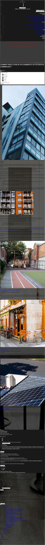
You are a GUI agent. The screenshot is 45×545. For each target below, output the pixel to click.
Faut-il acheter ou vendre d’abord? (38, 26)
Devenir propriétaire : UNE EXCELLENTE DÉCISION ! (36, 20)
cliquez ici (22, 463)
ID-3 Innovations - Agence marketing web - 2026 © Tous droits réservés (12, 472)
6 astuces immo (22, 7)
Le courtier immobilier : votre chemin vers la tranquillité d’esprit (34, 27)
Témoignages (42, 36)
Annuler (2, 83)
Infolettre (3, 481)
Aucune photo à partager (4, 82)
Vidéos (43, 37)
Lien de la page (4, 445)
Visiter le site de (6, 471)
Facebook (5, 74)
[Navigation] (22, 0)
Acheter (43, 14)
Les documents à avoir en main (39, 28)
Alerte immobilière (41, 34)
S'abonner (2, 451)
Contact (43, 35)
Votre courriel (4, 485)
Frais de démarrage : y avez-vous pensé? (37, 17)
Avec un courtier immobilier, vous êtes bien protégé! (36, 15)
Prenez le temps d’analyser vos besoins (38, 19)
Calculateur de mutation (40, 31)
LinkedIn (5, 79)
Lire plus (1, 299)
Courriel (5, 80)
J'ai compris (2, 465)
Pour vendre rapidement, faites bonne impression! (36, 25)
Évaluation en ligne (41, 32)
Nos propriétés (42, 13)
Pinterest (5, 77)
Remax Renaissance (3, 431)
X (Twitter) (5, 76)
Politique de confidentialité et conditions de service (11, 448)
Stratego (2, 70)
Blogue (43, 38)
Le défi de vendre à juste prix (40, 23)
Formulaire (4, 444)
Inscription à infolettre (6, 482)
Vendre (43, 22)
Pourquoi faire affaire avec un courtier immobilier (36, 16)
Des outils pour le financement (39, 18)
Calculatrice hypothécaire (40, 30)
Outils (44, 29)
